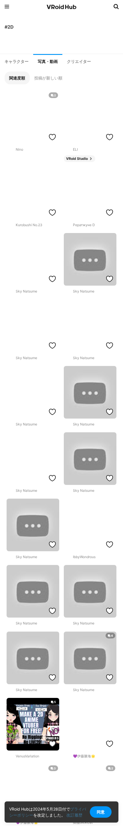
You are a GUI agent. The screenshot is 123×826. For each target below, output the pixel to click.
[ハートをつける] (52, 137)
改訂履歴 (74, 815)
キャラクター (17, 61)
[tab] (16, 61)
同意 (101, 811)
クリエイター (79, 61)
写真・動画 (48, 61)
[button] (17, 77)
